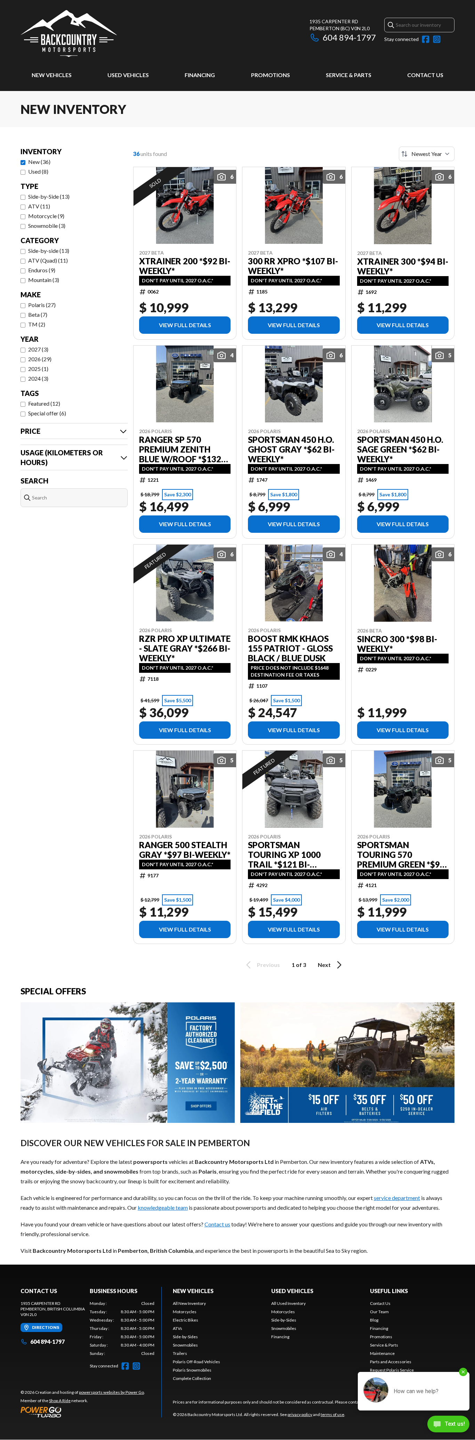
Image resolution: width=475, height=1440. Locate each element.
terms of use (332, 1414)
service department (397, 1197)
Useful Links (389, 1291)
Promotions (270, 75)
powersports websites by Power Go (111, 1392)
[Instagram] (437, 39)
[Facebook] (425, 39)
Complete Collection (192, 1378)
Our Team (379, 1311)
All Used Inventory (288, 1303)
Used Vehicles (128, 75)
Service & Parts (348, 75)
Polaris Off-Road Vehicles (196, 1361)
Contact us (217, 1224)
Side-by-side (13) (48, 250)
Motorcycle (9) (46, 216)
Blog (374, 1320)
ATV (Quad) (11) (48, 260)
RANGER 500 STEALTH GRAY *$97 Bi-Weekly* (185, 850)
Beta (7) (37, 314)
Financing (200, 75)
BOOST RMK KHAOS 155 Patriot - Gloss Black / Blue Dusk (290, 648)
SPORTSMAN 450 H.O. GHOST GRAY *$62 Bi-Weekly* (291, 449)
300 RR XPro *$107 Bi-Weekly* (293, 266)
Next (324, 964)
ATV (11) (39, 206)
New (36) (39, 161)
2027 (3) (38, 349)
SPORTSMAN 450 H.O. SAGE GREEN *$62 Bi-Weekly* (400, 449)
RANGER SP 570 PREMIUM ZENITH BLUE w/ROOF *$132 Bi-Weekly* (180, 449)
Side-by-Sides (185, 1336)
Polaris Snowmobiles (192, 1370)
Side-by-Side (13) (49, 196)
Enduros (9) (41, 270)
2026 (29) (39, 359)
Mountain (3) (43, 279)
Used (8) (38, 171)
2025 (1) (38, 368)
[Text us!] (448, 1425)
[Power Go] (83, 1411)
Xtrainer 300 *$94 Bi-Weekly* (402, 266)
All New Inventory (189, 1303)
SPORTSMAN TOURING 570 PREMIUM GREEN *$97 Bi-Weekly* (401, 854)
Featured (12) (44, 403)
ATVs (177, 1328)
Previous (268, 964)
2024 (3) (38, 378)
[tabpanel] (122, 1328)
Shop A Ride (60, 1400)
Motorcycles (184, 1311)
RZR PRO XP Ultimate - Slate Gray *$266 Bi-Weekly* (185, 648)
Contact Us (425, 75)
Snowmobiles (185, 1345)
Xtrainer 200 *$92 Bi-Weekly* (184, 266)
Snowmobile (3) (46, 225)
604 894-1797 (349, 37)
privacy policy (300, 1414)
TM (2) (36, 324)
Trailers (180, 1353)
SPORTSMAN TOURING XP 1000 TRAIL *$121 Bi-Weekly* (284, 854)
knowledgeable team (163, 1207)
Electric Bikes (185, 1320)
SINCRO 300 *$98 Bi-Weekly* (397, 644)
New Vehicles (52, 75)
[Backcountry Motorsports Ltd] (69, 33)
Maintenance (382, 1353)
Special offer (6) (47, 413)
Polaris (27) (42, 304)
